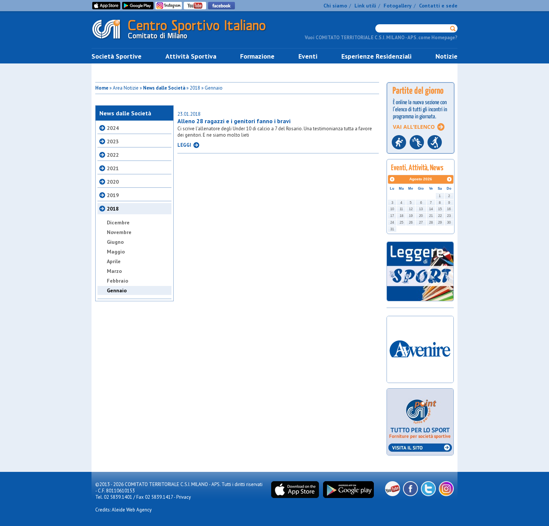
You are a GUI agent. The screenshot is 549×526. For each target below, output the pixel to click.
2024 (113, 128)
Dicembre (118, 222)
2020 (113, 181)
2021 (113, 168)
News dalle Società (164, 88)
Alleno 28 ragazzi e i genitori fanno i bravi (234, 121)
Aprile (114, 261)
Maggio (116, 251)
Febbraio (117, 280)
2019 (113, 195)
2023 (113, 141)
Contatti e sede (438, 5)
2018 (113, 208)
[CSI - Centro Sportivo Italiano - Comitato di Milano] (185, 40)
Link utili (365, 5)
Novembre (119, 232)
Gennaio (117, 290)
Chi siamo (335, 5)
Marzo (114, 271)
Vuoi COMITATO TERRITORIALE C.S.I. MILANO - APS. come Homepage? (381, 37)
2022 (113, 155)
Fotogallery (398, 5)
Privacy (183, 497)
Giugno (115, 242)
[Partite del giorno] (421, 156)
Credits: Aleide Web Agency (123, 510)
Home (101, 88)
